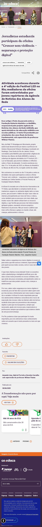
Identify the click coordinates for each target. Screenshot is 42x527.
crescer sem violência (9, 62)
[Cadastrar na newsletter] (37, 483)
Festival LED (21, 62)
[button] (6, 344)
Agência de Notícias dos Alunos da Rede (13, 65)
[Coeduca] (11, 3)
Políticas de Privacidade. (32, 514)
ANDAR (28, 62)
